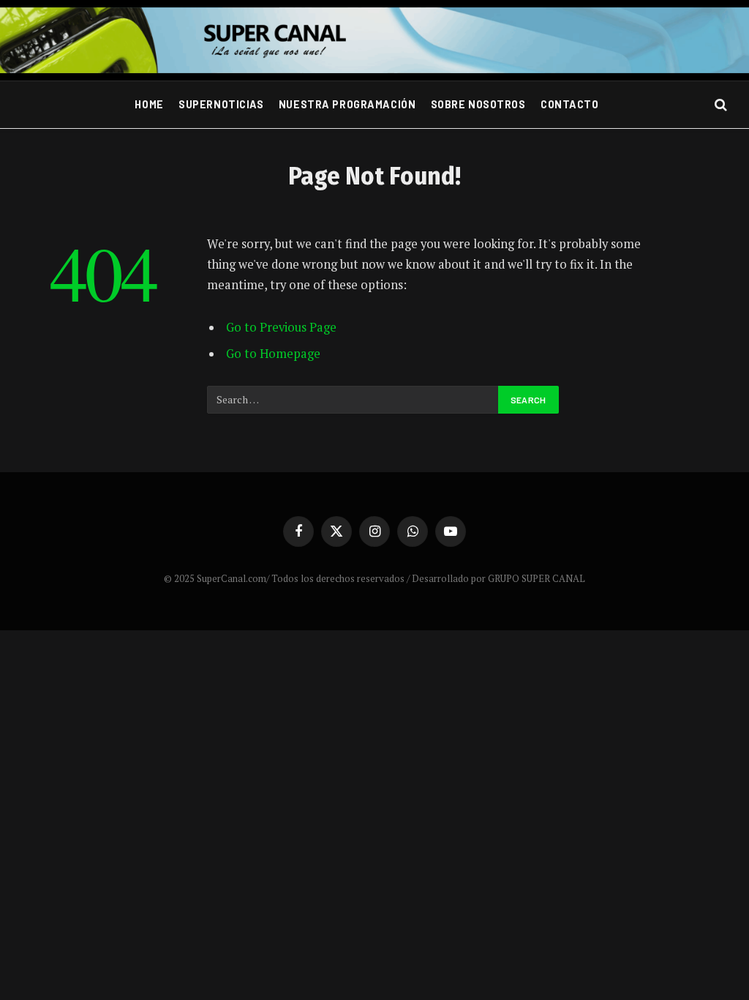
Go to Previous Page (281, 327)
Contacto (570, 104)
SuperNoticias (220, 104)
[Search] (719, 105)
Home (149, 104)
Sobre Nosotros (478, 104)
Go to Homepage (273, 354)
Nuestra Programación (347, 104)
